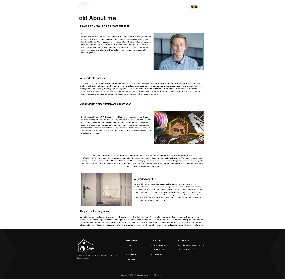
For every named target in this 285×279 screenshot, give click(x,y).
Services (170, 7)
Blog (131, 7)
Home (106, 7)
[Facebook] (192, 6)
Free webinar (119, 7)
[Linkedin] (195, 6)
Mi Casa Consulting (142, 275)
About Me (158, 7)
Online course (143, 7)
